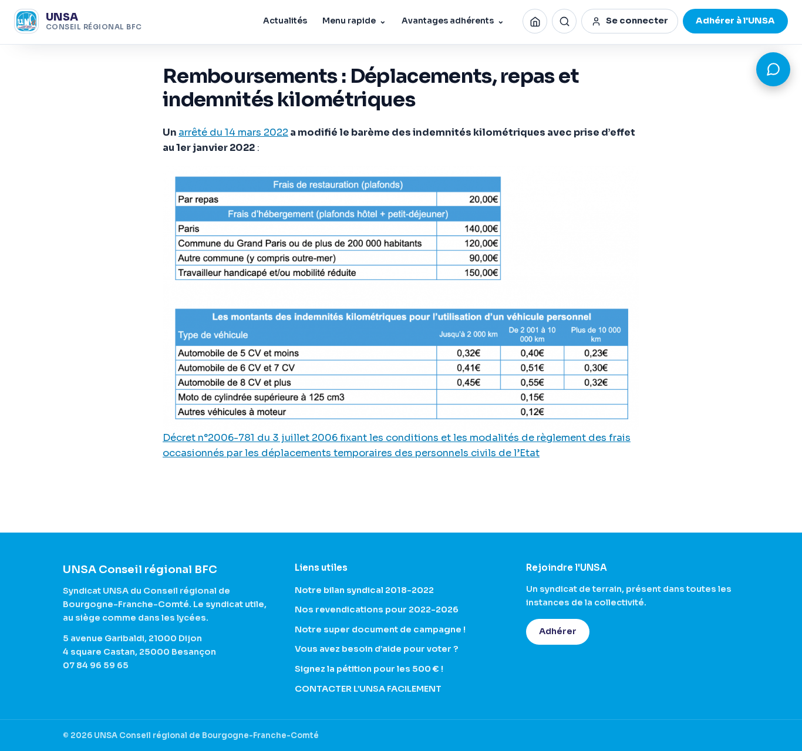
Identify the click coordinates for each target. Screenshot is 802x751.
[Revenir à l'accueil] (535, 21)
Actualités (285, 21)
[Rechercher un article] (564, 21)
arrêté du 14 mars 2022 (233, 132)
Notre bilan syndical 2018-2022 (364, 590)
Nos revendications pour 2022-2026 (377, 609)
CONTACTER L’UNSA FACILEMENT (368, 688)
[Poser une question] (773, 69)
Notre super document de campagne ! (380, 629)
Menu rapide (354, 21)
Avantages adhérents (453, 21)
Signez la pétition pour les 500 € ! (369, 669)
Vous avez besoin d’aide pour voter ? (377, 649)
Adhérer (558, 631)
